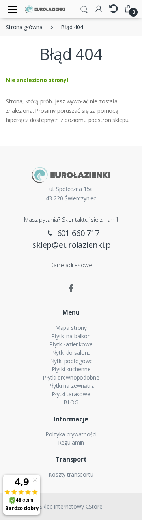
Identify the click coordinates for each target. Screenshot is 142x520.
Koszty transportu (71, 474)
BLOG (71, 402)
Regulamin (71, 442)
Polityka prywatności (71, 434)
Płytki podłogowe (71, 361)
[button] (84, 9)
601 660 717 (77, 233)
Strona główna (24, 27)
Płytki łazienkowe (71, 344)
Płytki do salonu (71, 352)
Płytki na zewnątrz (70, 385)
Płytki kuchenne (71, 369)
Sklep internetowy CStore (71, 506)
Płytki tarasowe (71, 394)
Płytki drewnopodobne (71, 377)
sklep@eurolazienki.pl (72, 244)
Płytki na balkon (71, 336)
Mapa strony (71, 327)
